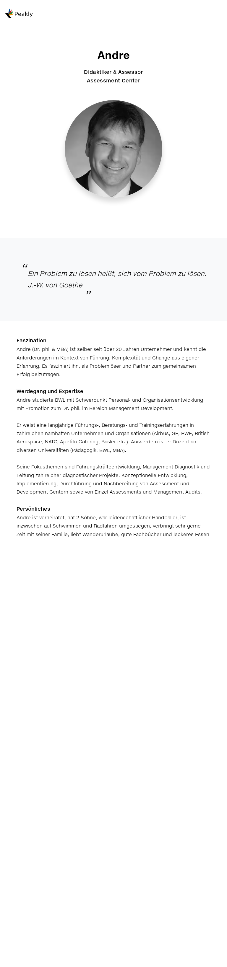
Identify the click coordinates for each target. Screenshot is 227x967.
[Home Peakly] (32, 14)
